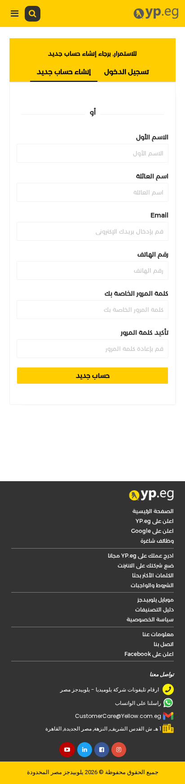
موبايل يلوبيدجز (155, 599)
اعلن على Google (152, 530)
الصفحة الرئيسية (153, 511)
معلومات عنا (158, 634)
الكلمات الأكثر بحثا (153, 575)
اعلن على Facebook (149, 654)
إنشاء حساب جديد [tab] (64, 71)
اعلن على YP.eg (155, 521)
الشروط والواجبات (152, 585)
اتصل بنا (164, 644)
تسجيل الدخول (126, 71)
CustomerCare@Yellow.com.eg (118, 716)
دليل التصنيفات (154, 609)
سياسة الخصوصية (150, 619)
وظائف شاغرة (157, 540)
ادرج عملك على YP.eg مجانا (141, 555)
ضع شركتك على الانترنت (146, 565)
